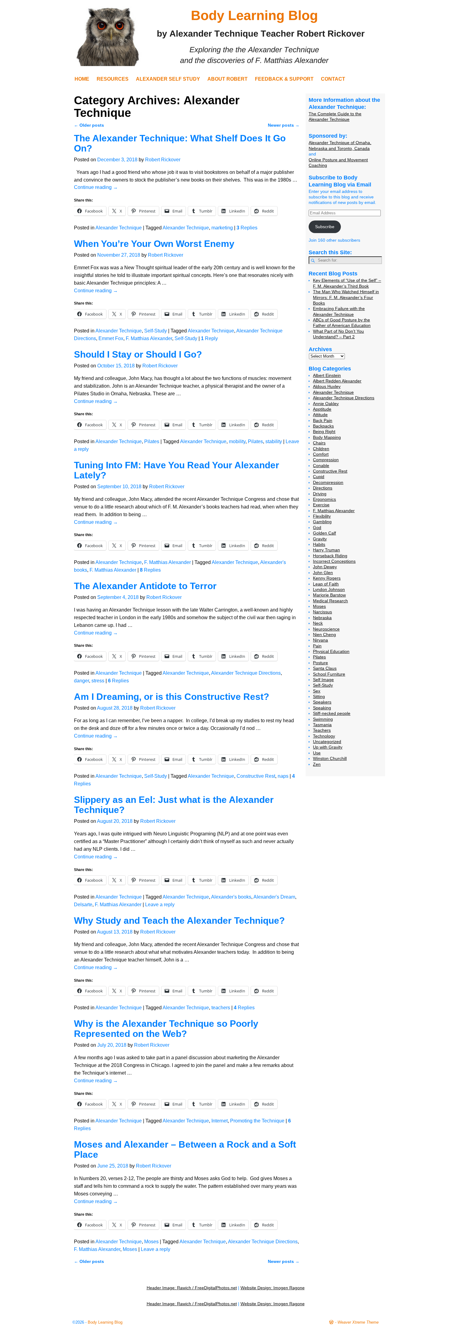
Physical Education (331, 651)
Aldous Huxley (327, 386)
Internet (219, 1120)
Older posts (89, 125)
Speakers (322, 702)
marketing (222, 227)
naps (283, 776)
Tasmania (322, 724)
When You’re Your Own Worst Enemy (154, 244)
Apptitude (322, 409)
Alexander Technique (118, 227)
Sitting (319, 696)
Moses (151, 1241)
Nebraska (322, 617)
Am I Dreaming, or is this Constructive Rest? (171, 697)
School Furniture (329, 674)
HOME (82, 79)
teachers (220, 1007)
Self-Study (155, 330)
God (317, 527)
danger (81, 680)
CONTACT (333, 79)
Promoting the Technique (257, 1120)
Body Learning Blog (105, 1322)
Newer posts (283, 125)
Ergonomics (324, 499)
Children (321, 448)
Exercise (321, 504)
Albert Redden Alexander (337, 380)
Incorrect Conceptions (334, 561)
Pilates (151, 441)
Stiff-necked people (331, 713)
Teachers (322, 730)
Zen (317, 764)
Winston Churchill (330, 758)
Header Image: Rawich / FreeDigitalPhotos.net (192, 1287)
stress (97, 680)
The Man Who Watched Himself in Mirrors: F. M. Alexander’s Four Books (346, 297)
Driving (319, 493)
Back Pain (322, 420)
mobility (237, 441)
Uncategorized (327, 741)
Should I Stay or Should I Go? (138, 354)
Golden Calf (324, 533)
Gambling (322, 521)
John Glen (323, 572)
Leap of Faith (326, 583)
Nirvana (320, 640)
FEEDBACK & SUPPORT (284, 79)
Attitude (320, 414)
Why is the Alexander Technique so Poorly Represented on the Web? (166, 1028)
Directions (322, 487)
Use (317, 752)
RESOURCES (113, 79)
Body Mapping (327, 437)
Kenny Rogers (327, 578)
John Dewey (325, 566)
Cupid (318, 476)
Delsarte (83, 904)
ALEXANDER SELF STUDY (168, 79)
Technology (324, 736)
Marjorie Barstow (329, 595)
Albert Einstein (327, 375)
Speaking (322, 707)
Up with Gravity (327, 747)
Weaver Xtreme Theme (358, 1322)
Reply (209, 338)
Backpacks (323, 426)
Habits (319, 544)
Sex (316, 691)
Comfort (321, 454)
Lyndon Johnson (329, 589)
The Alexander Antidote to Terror (145, 586)
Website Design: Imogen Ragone (273, 1287)
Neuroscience (326, 629)
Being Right (324, 431)
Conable (321, 465)
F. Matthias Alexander (149, 338)
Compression (326, 459)
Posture (320, 662)
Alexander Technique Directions (246, 673)
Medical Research (330, 600)
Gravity (320, 538)
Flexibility (322, 516)
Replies (247, 227)
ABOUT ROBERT (227, 79)
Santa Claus (325, 668)
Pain (317, 645)
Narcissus (322, 611)
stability (273, 441)
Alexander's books (231, 896)
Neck (318, 623)
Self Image (323, 679)
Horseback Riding (330, 555)
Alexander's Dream (274, 896)
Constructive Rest (256, 776)
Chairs (319, 442)
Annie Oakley (326, 403)
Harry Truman (326, 549)
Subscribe (324, 226)
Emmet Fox (110, 338)
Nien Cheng (324, 634)
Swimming (323, 719)
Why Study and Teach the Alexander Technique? (179, 920)
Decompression (328, 482)
